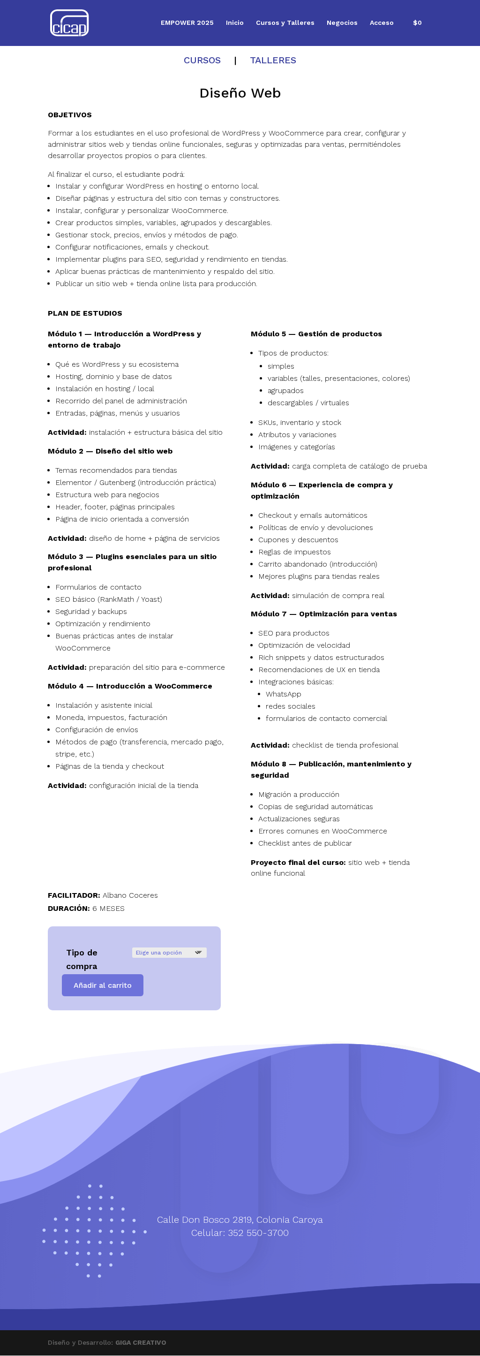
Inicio (235, 22)
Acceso (382, 22)
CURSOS (202, 60)
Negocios (342, 22)
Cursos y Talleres (285, 22)
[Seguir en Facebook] (230, 1253)
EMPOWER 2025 (187, 22)
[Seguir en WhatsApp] (211, 1253)
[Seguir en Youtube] (268, 1253)
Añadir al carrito (103, 985)
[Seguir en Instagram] (249, 1253)
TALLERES (273, 60)
